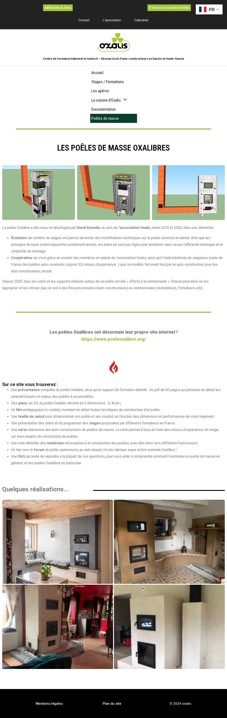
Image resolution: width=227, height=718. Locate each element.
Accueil (97, 72)
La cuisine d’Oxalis (106, 100)
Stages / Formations (107, 81)
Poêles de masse (105, 118)
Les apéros (100, 91)
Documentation (103, 109)
